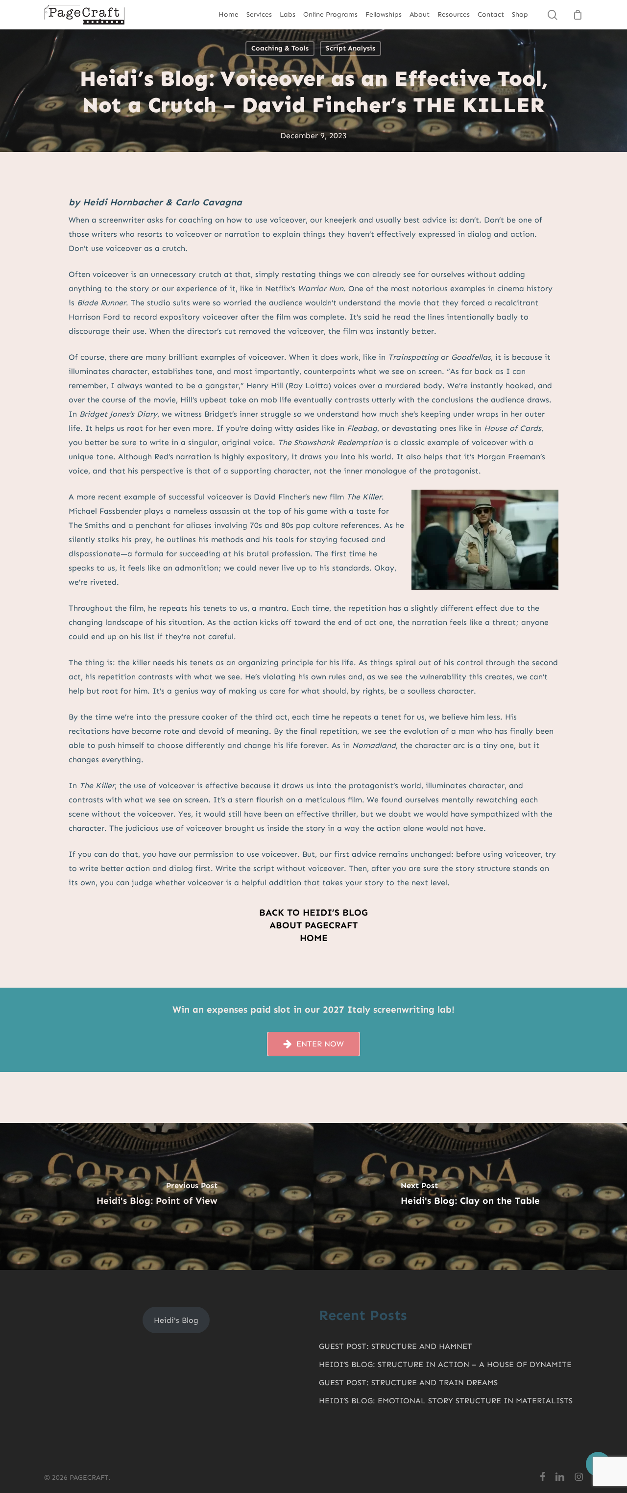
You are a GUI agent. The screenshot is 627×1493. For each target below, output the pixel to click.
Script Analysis (350, 48)
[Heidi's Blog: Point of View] (157, 1196)
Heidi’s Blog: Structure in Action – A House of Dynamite (445, 1364)
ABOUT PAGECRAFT (313, 925)
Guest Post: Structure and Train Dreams (408, 1382)
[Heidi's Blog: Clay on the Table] (470, 1196)
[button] (320, 1044)
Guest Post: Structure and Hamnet (395, 1346)
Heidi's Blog (176, 1320)
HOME (314, 938)
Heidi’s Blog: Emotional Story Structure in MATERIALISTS (446, 1400)
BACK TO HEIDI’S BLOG (313, 912)
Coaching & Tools (280, 48)
